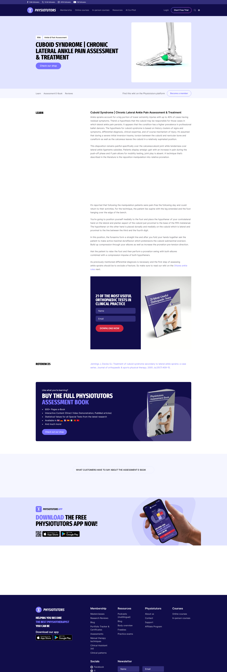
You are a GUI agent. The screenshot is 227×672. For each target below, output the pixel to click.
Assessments (96, 634)
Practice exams (125, 634)
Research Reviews (99, 618)
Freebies (122, 629)
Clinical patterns (98, 652)
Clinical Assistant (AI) (98, 647)
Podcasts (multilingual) (124, 615)
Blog (92, 622)
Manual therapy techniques (98, 640)
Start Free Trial (181, 10)
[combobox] (199, 10)
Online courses (179, 614)
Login (166, 10)
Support (149, 622)
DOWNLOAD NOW (109, 328)
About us (149, 614)
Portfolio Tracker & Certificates (99, 628)
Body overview (125, 625)
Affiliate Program (153, 626)
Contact (149, 618)
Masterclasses (97, 614)
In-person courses (181, 618)
